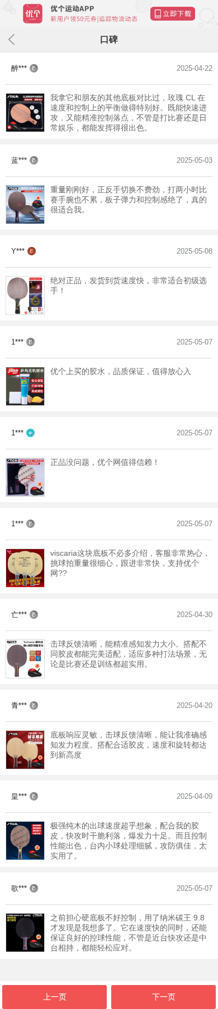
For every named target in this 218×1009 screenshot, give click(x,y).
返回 (11, 39)
